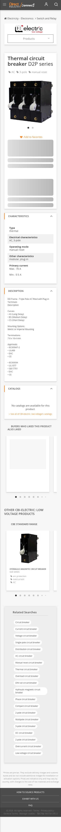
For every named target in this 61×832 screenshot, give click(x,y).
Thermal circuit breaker (26, 669)
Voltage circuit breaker (26, 635)
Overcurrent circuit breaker (28, 746)
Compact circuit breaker (26, 706)
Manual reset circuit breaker (28, 662)
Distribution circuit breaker (28, 649)
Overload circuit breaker (26, 676)
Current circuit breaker (26, 629)
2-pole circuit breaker (25, 712)
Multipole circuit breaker (26, 719)
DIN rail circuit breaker (26, 682)
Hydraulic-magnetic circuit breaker (27, 691)
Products (29, 39)
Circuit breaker (22, 622)
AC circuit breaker (23, 655)
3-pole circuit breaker (25, 726)
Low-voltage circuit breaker (28, 753)
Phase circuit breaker (25, 699)
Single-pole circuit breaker (27, 642)
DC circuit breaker (24, 732)
